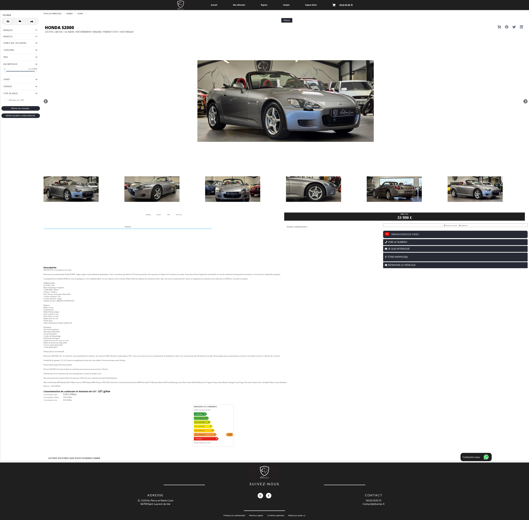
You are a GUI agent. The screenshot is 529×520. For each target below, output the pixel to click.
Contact (286, 5)
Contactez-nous (471, 457)
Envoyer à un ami (451, 225)
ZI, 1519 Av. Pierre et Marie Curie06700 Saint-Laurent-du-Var (155, 502)
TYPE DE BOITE (10, 93)
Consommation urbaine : (52, 397)
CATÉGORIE (8, 50)
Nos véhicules (239, 5)
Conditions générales (275, 515)
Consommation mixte (50, 395)
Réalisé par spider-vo (296, 515)
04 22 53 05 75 (346, 5)
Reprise (264, 5)
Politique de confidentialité (234, 515)
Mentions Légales (256, 515)
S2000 (80, 13)
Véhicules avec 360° (16, 100)
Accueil (214, 5)
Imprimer (464, 225)
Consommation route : (51, 400)
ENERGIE (7, 86)
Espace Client (311, 5)
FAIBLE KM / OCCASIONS (14, 43)
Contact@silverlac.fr (374, 503)
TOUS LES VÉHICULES (52, 13)
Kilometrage (10, 64)
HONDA (69, 13)
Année (6, 79)
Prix (5, 57)
